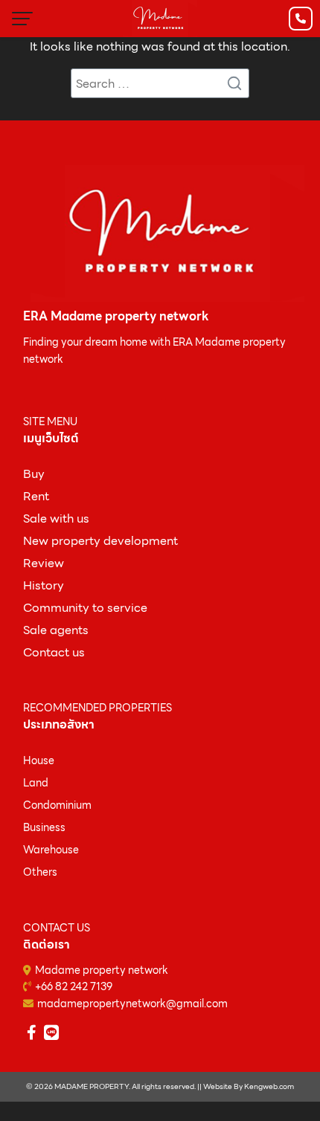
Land (35, 783)
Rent (36, 496)
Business (44, 827)
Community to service (85, 607)
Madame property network (101, 970)
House (38, 760)
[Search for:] (160, 83)
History (43, 585)
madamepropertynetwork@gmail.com (132, 1003)
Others (40, 872)
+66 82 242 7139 (73, 986)
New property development (100, 541)
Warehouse (51, 849)
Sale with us (56, 518)
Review (43, 563)
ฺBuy (34, 474)
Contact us (54, 652)
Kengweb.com (269, 1086)
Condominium (57, 805)
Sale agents (56, 630)
